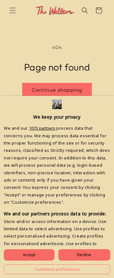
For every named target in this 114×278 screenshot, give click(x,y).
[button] (13, 10)
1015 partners (42, 128)
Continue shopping (57, 90)
